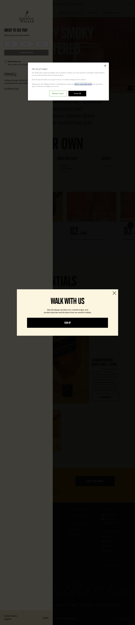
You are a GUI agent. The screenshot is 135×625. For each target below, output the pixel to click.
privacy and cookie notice (83, 84)
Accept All (77, 93)
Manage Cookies (58, 93)
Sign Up (67, 322)
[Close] (105, 66)
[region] (68, 81)
